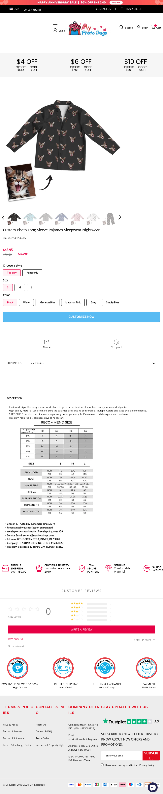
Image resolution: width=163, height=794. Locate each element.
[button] (11, 148)
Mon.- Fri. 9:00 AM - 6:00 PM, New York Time (81, 758)
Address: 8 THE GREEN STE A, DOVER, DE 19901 (83, 747)
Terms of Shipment (13, 738)
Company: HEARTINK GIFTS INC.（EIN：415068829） (83, 726)
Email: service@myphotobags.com (83, 737)
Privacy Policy (10, 724)
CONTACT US (103, 9)
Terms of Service (12, 731)
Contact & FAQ (44, 731)
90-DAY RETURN (46, 546)
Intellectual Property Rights (50, 745)
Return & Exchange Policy (17, 745)
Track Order (133, 9)
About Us (41, 724)
